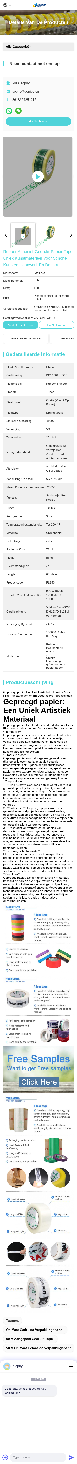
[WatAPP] (9, 111)
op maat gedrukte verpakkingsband (34, 1330)
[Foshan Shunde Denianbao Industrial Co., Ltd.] (40, 5)
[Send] (71, 1457)
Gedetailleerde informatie (26, 338)
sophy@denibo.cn (25, 91)
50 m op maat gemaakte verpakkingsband (39, 1348)
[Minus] (71, 1366)
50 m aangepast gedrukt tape (29, 1339)
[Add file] (5, 1457)
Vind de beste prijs (20, 324)
